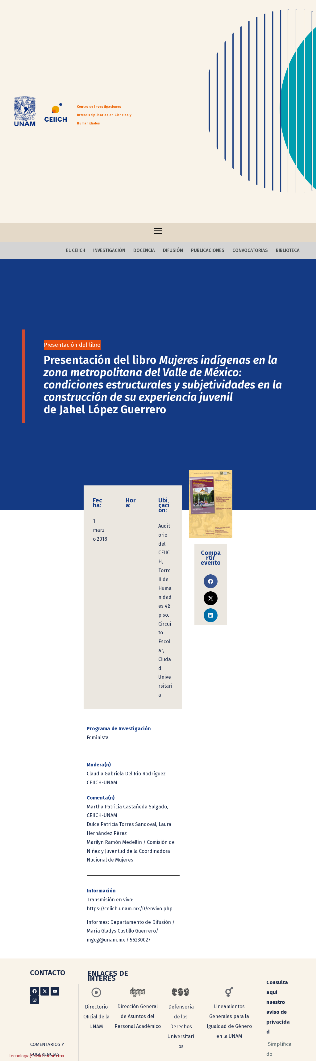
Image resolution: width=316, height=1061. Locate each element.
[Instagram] (34, 1000)
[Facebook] (34, 991)
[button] (211, 581)
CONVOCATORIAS (250, 250)
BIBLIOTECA (288, 250)
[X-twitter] (44, 991)
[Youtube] (55, 991)
